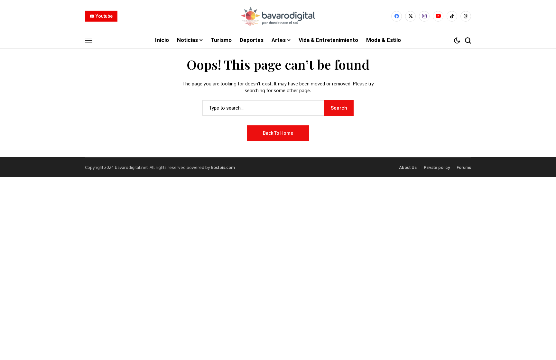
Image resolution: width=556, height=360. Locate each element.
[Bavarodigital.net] (278, 16)
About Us (408, 167)
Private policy (437, 167)
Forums (464, 167)
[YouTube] (438, 16)
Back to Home (278, 133)
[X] (410, 16)
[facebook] (396, 16)
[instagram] (424, 16)
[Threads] (465, 16)
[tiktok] (452, 16)
